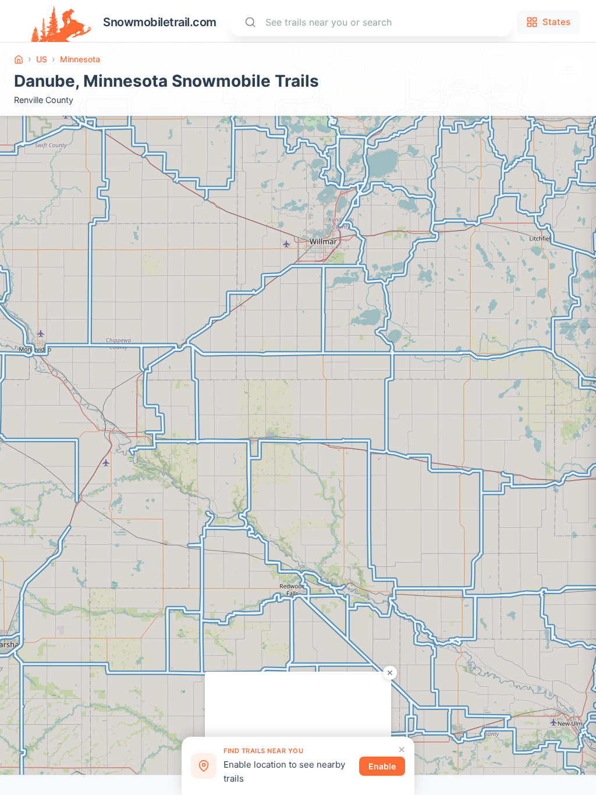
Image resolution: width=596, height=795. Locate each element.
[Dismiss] (401, 749)
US (41, 59)
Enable (382, 766)
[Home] (18, 59)
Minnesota (80, 59)
